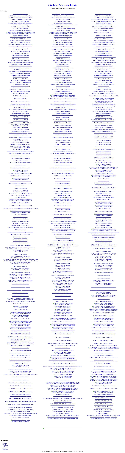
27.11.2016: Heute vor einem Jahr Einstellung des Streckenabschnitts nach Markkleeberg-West (62, 366)
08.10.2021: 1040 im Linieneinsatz (63, 117)
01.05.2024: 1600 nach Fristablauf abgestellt (63, 35)
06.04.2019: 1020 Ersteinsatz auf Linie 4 (103, 241)
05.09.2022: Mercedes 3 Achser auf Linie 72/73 (103, 75)
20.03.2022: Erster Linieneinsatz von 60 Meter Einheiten (103, 93)
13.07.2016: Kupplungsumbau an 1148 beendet (103, 392)
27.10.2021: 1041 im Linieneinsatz (103, 113)
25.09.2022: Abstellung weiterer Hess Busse (103, 73)
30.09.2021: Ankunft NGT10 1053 (20, 121)
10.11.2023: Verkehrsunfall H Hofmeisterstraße (62, 53)
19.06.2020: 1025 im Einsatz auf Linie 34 (62, 205)
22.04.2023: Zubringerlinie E (63, 64)
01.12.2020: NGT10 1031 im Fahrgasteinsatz (103, 173)
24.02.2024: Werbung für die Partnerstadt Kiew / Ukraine (20, 46)
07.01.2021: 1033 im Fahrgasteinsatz (62, 164)
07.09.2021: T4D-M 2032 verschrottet (63, 125)
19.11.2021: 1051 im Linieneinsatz (20, 111)
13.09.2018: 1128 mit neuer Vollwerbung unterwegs (20, 275)
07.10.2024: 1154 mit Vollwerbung (63, 30)
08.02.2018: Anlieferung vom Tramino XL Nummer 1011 (103, 296)
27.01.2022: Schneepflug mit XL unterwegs (63, 101)
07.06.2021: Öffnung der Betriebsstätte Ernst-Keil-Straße (20, 137)
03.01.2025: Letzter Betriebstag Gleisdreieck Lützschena (103, 26)
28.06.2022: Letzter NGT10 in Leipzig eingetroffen (20, 82)
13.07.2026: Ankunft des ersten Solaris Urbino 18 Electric (20, 15)
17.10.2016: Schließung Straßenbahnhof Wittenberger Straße (103, 374)
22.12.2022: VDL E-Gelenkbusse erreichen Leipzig (103, 67)
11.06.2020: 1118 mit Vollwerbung (63, 209)
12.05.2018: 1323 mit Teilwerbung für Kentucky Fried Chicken (20, 290)
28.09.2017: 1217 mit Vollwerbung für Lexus (103, 319)
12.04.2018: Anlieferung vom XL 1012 (63, 290)
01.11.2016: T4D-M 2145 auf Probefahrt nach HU (62, 372)
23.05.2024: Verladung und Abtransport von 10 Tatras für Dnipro (62, 33)
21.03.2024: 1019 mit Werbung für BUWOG (20, 42)
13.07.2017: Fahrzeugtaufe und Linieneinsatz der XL (63, 331)
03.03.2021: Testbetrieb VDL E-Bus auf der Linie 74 (103, 149)
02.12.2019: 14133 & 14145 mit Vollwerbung (62, 218)
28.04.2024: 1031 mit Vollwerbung (103, 35)
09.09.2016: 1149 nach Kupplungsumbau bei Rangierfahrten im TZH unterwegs (62, 383)
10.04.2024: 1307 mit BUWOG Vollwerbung (103, 38)
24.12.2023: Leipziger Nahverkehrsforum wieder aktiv (62, 49)
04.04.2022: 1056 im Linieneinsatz (63, 91)
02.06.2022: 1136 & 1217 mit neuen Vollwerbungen (103, 84)
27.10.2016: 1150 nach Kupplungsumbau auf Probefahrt (103, 372)
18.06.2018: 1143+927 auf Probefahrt (103, 284)
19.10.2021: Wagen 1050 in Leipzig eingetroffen (20, 115)
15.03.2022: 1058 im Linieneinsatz (20, 95)
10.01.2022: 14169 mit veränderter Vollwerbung (20, 104)
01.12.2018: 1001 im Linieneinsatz (63, 263)
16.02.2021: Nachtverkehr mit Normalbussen (20, 158)
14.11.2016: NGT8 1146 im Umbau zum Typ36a (20, 372)
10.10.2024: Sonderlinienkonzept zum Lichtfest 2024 (20, 30)
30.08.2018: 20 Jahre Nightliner (103, 275)
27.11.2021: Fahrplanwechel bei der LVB (103, 109)
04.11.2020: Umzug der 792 (103, 178)
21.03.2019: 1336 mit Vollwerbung (103, 242)
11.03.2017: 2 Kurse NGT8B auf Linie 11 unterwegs (20, 350)
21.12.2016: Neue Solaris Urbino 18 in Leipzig (103, 360)
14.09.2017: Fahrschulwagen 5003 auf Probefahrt (62, 321)
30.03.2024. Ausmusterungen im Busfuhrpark (103, 40)
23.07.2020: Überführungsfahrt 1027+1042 (20, 202)
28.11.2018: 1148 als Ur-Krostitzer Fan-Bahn (103, 263)
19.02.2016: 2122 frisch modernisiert (103, 411)
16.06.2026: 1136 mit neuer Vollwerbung (62, 15)
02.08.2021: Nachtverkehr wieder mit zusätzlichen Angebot (103, 131)
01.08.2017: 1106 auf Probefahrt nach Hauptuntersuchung (63, 330)
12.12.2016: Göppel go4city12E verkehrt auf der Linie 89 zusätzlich (104, 361)
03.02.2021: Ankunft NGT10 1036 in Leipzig (103, 158)
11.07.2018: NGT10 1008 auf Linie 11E (20, 284)
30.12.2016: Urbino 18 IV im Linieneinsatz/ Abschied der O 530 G (63, 360)
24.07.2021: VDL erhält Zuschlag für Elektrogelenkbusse (20, 133)
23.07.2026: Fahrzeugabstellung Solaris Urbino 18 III (63, 14)
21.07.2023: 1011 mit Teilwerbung (63, 58)
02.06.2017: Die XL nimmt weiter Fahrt (62, 334)
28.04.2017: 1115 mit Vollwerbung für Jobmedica (103, 340)
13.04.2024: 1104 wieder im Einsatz (62, 38)
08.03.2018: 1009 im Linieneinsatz (103, 293)
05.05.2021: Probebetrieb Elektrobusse (63, 142)
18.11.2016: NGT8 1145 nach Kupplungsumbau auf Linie (63, 369)
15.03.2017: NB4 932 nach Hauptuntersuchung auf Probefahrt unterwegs (103, 348)
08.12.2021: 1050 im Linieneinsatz (63, 107)
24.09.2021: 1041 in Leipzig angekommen (62, 121)
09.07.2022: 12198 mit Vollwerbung (62, 80)
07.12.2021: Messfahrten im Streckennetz (103, 107)
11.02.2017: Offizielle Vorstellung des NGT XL (20, 355)
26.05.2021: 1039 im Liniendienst (20, 140)
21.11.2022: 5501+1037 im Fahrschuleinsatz (63, 71)
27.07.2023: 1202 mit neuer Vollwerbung (20, 58)
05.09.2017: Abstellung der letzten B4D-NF (103, 321)
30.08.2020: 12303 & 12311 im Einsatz (63, 193)
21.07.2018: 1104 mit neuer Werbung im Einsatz (103, 281)
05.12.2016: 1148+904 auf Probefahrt (103, 363)
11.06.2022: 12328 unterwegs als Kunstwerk (63, 82)
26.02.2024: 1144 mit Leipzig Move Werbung (62, 44)
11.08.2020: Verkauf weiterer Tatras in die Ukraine (103, 197)
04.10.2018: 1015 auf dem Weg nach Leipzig (62, 272)
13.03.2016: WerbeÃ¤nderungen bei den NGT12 (63, 409)
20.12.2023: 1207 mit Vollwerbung (103, 49)
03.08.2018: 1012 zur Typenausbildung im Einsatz (62, 281)
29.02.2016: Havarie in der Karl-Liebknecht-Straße (62, 411)
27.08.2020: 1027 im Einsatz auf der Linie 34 (20, 195)
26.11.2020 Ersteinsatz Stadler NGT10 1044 (63, 175)
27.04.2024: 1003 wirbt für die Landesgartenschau (20, 37)
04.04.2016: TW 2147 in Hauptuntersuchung (103, 405)
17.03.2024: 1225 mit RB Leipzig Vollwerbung (62, 42)
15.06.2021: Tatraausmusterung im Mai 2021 (103, 134)
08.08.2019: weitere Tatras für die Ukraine (103, 223)
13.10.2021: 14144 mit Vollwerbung (103, 115)
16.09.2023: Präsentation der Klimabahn (20, 57)
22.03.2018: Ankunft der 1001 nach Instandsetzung (62, 293)
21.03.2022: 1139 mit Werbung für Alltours (63, 93)
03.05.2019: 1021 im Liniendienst (63, 238)
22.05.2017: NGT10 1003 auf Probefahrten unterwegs (103, 334)
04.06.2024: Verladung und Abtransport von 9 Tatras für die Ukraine (20, 33)
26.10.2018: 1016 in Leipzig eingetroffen (20, 269)
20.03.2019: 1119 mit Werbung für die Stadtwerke (20, 245)
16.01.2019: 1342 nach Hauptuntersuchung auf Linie (63, 254)
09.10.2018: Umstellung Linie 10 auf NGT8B (20, 272)
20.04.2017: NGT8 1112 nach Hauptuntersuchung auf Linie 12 (20, 343)
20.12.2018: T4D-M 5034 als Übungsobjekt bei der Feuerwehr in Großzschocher (20, 260)
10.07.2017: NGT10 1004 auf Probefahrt (103, 331)
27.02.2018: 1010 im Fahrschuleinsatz (63, 296)
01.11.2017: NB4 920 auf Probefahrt (20, 316)
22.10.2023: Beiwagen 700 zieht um (103, 53)
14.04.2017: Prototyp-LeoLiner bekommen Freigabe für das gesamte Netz (63, 343)
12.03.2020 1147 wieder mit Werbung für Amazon (62, 214)
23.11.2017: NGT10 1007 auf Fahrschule (62, 313)
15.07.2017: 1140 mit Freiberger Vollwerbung (20, 331)
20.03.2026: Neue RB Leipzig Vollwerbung (103, 17)
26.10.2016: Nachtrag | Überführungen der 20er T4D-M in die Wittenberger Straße (20, 374)
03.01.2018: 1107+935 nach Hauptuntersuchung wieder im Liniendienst (20, 301)
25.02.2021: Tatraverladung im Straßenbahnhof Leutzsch (20, 153)
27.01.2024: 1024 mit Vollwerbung (103, 46)
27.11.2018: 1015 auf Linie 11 (20, 266)
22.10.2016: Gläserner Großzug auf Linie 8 (63, 374)
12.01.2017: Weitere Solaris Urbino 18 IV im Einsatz (20, 360)
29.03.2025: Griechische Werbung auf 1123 (20, 26)
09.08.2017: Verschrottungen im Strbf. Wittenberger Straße (103, 327)
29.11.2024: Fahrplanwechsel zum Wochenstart (103, 28)
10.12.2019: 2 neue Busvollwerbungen (20, 218)
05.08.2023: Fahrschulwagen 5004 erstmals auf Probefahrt (104, 57)
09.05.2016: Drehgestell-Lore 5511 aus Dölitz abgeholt (20, 398)
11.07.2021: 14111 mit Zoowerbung (20, 134)
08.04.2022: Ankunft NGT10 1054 (103, 89)
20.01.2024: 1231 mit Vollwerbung (20, 47)
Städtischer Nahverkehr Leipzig (62, 5)
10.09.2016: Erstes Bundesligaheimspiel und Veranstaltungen (20, 382)
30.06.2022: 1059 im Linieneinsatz (103, 80)
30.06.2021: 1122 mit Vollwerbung (63, 134)
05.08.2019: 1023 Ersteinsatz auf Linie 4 (62, 225)
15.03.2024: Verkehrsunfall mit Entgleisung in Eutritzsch (103, 42)
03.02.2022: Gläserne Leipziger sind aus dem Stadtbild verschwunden (62, 98)
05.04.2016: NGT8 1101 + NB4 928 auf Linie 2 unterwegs (63, 405)
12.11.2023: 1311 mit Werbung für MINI (20, 53)
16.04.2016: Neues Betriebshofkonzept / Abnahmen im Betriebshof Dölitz (20, 401)
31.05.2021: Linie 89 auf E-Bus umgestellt (103, 137)
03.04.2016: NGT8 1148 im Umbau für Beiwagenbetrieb (20, 407)
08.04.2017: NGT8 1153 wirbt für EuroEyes (103, 343)
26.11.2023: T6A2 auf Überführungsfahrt (103, 51)
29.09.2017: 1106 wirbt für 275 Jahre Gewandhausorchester (62, 319)
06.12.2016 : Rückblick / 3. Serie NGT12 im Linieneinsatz (63, 363)
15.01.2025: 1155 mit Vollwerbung (63, 26)
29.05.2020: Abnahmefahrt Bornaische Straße (20, 212)
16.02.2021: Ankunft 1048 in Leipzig (103, 155)
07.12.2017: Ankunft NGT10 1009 (62, 310)
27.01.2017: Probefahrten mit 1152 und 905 (104, 355)
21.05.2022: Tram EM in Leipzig (63, 86)
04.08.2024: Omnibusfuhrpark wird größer (103, 30)
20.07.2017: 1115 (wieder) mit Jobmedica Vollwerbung (103, 330)
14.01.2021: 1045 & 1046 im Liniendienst (103, 162)
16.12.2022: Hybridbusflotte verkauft (62, 69)
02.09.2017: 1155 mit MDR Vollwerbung (20, 325)
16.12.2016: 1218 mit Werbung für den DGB (62, 361)
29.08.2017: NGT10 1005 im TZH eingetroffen (103, 325)
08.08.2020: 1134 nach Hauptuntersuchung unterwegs (20, 200)
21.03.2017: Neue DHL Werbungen (62, 348)
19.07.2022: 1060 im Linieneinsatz (103, 78)
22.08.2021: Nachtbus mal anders (63, 129)
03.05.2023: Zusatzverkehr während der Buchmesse (20, 64)
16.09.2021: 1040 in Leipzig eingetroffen (20, 125)
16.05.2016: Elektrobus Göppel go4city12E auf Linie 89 (103, 396)
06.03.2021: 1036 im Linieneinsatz (63, 149)
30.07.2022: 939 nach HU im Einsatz (20, 78)
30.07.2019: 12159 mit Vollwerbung (103, 225)
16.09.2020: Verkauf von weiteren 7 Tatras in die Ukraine (103, 188)
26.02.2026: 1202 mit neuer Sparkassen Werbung (20, 19)
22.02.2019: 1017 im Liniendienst (20, 251)
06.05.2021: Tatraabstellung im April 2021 (20, 142)
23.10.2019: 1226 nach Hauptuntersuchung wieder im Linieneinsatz (63, 221)
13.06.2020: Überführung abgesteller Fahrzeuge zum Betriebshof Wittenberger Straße (20, 208)
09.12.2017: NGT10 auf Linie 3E (20, 309)
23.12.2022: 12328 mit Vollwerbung (20, 69)
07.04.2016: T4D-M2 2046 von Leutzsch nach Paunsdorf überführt (20, 404)
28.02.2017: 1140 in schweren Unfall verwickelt (103, 350)
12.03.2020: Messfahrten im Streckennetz (103, 215)
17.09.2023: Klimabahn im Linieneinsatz (103, 55)
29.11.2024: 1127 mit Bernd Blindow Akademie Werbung (63, 28)
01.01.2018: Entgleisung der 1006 (63, 301)
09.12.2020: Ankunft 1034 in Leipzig (103, 171)
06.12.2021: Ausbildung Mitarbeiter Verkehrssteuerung (20, 109)
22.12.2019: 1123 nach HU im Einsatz (103, 217)
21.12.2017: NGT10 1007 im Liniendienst (103, 304)
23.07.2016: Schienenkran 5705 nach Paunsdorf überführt (20, 391)
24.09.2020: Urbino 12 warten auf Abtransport (62, 188)
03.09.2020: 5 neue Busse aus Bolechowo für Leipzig (20, 193)
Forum (4, 444)
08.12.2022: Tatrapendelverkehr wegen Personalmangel (20, 71)
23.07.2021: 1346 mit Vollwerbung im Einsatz (62, 133)
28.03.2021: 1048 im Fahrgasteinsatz (103, 144)
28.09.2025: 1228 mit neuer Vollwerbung (20, 21)
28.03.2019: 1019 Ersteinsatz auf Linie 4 (20, 242)
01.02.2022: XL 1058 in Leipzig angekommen (103, 99)
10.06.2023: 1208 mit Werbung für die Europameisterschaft (20, 62)
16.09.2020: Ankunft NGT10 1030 (20, 191)
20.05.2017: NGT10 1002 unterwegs (62, 337)
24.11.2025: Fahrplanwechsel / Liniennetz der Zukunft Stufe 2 (103, 19)
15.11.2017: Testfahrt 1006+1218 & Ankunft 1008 (103, 312)
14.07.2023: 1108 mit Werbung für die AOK (103, 58)
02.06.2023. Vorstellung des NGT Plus (63, 62)
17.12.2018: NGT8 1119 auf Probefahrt (103, 260)
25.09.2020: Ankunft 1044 (103, 185)
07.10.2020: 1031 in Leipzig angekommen (103, 184)
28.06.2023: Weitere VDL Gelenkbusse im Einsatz (103, 60)
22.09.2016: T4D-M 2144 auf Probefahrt (62, 377)
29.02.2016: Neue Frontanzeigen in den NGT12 (103, 409)
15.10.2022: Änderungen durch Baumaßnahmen (20, 73)
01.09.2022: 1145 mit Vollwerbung (20, 77)
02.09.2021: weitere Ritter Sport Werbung (103, 125)
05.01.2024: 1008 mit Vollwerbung (20, 49)
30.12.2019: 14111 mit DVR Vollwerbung (62, 217)
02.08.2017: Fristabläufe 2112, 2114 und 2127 (20, 330)
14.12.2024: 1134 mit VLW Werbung (20, 28)
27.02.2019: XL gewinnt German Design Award (103, 248)
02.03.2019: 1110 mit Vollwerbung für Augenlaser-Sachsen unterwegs (20, 248)
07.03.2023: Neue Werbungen (63, 66)
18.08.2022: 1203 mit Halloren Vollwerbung (63, 77)
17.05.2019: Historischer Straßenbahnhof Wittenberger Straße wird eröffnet (103, 232)
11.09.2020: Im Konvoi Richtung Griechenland (62, 191)
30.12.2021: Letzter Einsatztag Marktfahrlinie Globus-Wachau (63, 104)
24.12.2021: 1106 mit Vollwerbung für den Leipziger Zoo (103, 104)
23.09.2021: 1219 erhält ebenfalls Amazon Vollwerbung (103, 121)
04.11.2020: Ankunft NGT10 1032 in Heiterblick (20, 181)
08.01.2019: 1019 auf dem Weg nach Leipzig (20, 257)
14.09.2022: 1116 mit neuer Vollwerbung (62, 75)
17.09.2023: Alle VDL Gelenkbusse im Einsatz (62, 55)
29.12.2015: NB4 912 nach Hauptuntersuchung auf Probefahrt (103, 418)
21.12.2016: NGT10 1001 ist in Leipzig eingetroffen (20, 361)
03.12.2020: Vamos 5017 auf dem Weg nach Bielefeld (63, 173)
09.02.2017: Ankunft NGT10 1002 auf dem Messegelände (63, 355)
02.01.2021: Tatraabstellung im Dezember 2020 (20, 167)
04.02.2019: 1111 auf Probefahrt (20, 254)
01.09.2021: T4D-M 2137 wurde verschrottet (103, 127)
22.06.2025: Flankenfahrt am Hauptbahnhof (63, 23)
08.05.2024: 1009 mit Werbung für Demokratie (103, 32)
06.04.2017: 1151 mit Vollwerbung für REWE (20, 345)
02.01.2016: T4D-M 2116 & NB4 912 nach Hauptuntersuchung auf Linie (63, 418)
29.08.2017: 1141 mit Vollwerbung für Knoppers (20, 328)
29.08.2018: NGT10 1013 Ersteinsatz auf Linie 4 (20, 278)
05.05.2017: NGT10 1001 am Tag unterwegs (20, 340)
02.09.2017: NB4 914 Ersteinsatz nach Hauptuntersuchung (63, 325)
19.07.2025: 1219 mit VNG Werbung (62, 21)
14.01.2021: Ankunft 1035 (20, 164)
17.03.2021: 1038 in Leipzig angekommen (103, 146)
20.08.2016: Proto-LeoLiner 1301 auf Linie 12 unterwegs (63, 386)
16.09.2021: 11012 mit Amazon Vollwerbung (103, 122)
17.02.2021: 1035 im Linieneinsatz (63, 155)
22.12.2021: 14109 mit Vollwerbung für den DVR (20, 106)
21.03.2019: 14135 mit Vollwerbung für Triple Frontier (62, 242)
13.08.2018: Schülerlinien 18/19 (103, 278)
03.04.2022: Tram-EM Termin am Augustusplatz (104, 91)
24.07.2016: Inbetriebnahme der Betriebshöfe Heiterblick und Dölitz (104, 388)
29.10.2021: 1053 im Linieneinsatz (63, 113)
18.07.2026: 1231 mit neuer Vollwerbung (103, 14)
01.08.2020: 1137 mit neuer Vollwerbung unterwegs (62, 200)
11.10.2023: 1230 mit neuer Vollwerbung (20, 55)
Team (4, 448)
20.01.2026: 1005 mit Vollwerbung (62, 19)
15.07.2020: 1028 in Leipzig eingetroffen (103, 203)
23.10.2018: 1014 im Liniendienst (63, 269)
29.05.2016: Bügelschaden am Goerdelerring (62, 396)
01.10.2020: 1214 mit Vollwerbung (62, 185)
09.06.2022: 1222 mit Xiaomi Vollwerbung (103, 82)
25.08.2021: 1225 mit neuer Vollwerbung (20, 129)
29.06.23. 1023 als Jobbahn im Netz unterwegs (62, 60)
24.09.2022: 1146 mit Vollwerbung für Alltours (20, 75)
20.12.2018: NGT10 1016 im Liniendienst (103, 257)
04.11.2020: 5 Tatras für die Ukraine (62, 181)
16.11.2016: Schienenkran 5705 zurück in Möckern (103, 369)
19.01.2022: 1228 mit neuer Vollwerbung (103, 102)
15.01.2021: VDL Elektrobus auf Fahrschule (63, 162)
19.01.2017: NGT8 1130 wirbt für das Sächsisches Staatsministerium (103, 357)
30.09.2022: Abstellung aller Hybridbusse (62, 73)
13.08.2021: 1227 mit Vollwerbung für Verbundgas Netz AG (103, 129)
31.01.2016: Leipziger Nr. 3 (103, 413)
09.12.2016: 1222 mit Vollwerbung (20, 363)
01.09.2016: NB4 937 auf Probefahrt (103, 383)
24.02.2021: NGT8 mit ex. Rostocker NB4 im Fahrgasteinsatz (63, 153)
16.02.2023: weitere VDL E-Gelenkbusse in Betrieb (20, 67)
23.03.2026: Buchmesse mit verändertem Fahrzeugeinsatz (63, 17)
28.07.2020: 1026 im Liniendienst (103, 199)
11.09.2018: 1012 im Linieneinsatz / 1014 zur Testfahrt (62, 275)
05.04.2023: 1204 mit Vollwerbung (103, 64)
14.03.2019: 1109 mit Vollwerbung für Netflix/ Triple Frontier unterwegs (63, 245)
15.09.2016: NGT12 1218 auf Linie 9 (20, 379)
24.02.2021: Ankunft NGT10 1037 (103, 154)
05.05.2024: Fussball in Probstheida (20, 35)
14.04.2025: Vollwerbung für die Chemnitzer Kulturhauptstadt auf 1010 (62, 25)
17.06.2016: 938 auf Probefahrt (62, 394)
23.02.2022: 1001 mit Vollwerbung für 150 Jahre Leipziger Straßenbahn (103, 95)
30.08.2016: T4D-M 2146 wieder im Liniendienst (20, 385)
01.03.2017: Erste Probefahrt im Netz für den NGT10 (63, 350)
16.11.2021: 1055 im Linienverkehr (62, 111)
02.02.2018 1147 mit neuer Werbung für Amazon (63, 299)
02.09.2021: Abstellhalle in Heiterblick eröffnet (62, 127)
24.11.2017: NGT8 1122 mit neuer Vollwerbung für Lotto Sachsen (103, 310)
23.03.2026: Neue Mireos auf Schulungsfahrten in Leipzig (20, 17)
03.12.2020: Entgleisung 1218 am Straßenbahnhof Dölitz (20, 173)
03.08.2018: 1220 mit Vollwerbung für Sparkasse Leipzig (20, 281)
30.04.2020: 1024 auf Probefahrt (20, 214)
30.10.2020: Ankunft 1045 (103, 181)
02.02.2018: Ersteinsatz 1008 (104, 299)
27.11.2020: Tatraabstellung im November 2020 (20, 175)
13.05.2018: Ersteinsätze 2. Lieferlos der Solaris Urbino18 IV (103, 287)
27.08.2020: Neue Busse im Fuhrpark (62, 195)
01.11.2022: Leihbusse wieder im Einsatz (103, 71)
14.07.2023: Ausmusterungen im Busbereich (20, 60)
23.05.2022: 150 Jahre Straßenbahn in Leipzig (20, 86)
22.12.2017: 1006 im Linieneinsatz (20, 303)
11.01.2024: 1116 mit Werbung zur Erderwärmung (103, 47)
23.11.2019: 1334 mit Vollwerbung (103, 218)
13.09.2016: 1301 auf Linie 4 (63, 379)
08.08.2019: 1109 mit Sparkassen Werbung (20, 225)
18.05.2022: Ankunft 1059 (103, 86)
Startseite (5, 443)
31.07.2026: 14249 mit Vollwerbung (20, 14)
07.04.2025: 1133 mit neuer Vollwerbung (103, 25)
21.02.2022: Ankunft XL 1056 (20, 98)
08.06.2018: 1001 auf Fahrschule (63, 287)
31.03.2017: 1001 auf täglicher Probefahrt (20, 348)
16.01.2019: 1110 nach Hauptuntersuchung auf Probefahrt (103, 254)
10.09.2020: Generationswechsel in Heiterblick (103, 191)
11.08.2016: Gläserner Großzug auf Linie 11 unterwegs (103, 385)
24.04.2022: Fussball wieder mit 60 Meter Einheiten (20, 89)
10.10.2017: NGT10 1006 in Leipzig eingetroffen (103, 315)
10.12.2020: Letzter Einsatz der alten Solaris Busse (62, 170)
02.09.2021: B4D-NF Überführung (20, 127)
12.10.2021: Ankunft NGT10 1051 (20, 118)
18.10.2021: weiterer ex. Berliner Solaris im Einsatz (62, 115)
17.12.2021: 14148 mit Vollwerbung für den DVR (62, 106)
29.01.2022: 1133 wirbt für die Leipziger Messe (20, 101)
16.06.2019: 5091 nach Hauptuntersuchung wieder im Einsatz (20, 232)
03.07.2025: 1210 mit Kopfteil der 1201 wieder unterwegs (20, 23)
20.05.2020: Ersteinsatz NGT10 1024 (62, 211)
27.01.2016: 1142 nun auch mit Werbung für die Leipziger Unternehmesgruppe (62, 415)
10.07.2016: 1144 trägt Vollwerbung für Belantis (20, 394)
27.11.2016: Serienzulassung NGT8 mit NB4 (103, 366)
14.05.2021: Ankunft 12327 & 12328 (62, 140)
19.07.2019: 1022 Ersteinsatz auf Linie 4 (62, 227)
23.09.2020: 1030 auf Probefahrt (20, 188)
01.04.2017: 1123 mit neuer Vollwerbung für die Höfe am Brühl (103, 345)
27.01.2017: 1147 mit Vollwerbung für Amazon (20, 357)
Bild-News (5, 445)
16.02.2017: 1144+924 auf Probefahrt (62, 353)
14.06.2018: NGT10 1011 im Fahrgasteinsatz (20, 287)
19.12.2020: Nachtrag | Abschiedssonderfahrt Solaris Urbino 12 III (103, 168)
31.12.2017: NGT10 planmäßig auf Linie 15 (103, 301)
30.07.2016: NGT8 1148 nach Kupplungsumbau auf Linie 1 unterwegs (62, 389)
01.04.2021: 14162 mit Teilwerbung (62, 144)
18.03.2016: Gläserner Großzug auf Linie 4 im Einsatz (62, 407)
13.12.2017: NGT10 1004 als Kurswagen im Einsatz (103, 307)
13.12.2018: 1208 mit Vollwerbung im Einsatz (20, 263)
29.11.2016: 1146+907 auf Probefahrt (20, 366)
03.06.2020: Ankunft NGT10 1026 (103, 208)
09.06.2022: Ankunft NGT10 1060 (20, 84)
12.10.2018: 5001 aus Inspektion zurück (103, 269)
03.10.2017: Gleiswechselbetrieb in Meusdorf (20, 318)
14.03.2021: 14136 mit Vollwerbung (20, 149)
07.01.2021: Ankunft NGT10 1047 (103, 165)
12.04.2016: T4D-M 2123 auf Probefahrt (103, 402)
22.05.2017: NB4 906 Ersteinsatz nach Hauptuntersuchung (20, 337)
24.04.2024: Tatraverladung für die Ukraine (104, 37)
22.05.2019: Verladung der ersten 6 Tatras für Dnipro (63, 232)
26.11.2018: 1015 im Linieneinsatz (63, 266)
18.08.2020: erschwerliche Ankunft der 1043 (63, 197)
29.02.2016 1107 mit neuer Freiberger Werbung (20, 411)
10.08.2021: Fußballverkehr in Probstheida (20, 131)
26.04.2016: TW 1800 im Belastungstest (103, 399)
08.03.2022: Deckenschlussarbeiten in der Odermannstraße (63, 96)
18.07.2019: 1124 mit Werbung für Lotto (103, 227)
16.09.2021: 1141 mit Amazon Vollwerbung (63, 122)
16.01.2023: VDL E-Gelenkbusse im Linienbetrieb (62, 67)
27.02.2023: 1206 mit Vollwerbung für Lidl (103, 66)
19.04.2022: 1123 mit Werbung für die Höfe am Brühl (63, 89)
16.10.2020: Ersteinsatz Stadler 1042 (62, 183)
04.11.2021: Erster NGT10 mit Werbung (20, 113)
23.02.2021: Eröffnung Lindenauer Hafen (20, 155)
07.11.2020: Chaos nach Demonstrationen (62, 178)
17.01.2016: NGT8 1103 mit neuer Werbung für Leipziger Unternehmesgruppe (103, 415)
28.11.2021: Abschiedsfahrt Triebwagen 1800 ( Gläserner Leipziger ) (63, 109)
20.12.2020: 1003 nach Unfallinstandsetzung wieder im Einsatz (63, 167)
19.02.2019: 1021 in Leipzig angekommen (62, 251)
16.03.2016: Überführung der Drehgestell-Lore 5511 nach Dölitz (20, 409)
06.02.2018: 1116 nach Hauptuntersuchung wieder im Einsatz (20, 299)
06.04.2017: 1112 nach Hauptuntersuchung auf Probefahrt (63, 345)
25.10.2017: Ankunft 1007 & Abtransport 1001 (62, 315)
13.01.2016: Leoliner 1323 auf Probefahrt (20, 417)
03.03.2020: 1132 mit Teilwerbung (20, 217)
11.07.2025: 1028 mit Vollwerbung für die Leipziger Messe (103, 21)
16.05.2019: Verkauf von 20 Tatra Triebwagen (20, 234)
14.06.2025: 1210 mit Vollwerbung (103, 23)
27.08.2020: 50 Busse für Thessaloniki (103, 195)
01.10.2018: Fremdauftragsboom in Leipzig (104, 272)
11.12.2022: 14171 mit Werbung (103, 69)
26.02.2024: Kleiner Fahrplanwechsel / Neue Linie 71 (103, 44)
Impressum (5, 449)
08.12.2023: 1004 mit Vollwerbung (62, 51)
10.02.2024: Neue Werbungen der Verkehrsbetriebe (62, 46)
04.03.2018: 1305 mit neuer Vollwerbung (20, 296)
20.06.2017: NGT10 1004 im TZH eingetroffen (20, 334)
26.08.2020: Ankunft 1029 (20, 197)
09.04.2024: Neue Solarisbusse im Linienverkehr (20, 40)
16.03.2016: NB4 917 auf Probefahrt (103, 408)
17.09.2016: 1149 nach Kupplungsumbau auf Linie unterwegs (103, 377)
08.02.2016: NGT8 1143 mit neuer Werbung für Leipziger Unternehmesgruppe (20, 413)
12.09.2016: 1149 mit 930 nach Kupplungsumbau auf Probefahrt (103, 380)
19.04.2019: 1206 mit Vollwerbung (20, 241)
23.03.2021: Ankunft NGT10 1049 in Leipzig (20, 147)
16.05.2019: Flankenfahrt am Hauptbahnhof (63, 234)
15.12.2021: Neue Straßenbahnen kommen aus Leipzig (103, 106)
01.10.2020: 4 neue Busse (20, 185)
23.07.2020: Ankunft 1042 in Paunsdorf (62, 202)
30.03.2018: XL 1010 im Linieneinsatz (20, 293)
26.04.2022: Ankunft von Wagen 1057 (103, 87)
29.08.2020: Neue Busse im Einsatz (103, 193)
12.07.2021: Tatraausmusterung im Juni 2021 (103, 133)
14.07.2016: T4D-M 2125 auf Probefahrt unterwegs (62, 392)
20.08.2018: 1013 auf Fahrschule (63, 278)
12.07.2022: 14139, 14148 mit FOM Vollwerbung (20, 80)
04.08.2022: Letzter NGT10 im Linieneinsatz (103, 77)
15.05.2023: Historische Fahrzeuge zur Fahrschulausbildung (103, 62)
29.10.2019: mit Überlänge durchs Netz (20, 221)
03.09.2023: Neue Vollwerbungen (63, 57)
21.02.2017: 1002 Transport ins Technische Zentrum (20, 352)
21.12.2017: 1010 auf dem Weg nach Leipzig (62, 304)
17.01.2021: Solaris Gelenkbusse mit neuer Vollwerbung (20, 162)
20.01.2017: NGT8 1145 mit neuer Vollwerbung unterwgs (63, 358)
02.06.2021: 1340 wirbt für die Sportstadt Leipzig (63, 137)
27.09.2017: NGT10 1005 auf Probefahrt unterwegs (20, 322)
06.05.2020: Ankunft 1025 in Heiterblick (103, 211)
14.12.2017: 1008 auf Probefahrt (20, 307)
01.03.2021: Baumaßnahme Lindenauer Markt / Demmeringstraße (20, 151)
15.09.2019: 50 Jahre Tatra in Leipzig (103, 221)
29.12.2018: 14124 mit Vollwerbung (62, 257)
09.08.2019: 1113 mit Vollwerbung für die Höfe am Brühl (63, 223)
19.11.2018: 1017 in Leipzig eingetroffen (103, 266)
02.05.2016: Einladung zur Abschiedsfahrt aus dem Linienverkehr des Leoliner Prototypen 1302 (62, 398)
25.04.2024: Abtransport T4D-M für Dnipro (63, 37)
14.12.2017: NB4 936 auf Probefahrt (62, 307)
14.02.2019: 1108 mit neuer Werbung (103, 251)
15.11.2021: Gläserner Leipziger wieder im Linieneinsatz (103, 111)
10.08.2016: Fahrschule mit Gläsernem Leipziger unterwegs (20, 388)
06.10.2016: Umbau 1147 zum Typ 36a (20, 376)
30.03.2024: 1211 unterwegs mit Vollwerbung (62, 40)
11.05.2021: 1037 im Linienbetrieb (103, 140)
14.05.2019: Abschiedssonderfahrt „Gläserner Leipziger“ (103, 235)
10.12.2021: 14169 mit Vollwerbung (20, 107)
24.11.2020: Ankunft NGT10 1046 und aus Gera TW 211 (103, 176)
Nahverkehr (5, 446)
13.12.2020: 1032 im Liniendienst (20, 171)
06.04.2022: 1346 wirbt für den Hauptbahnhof (20, 91)
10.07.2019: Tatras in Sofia (20, 229)
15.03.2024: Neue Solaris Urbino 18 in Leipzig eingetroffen (20, 44)
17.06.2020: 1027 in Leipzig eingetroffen (103, 206)
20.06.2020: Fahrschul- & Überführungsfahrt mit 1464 (20, 205)
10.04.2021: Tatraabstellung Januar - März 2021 (20, 144)
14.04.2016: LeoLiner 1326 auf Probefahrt (62, 402)
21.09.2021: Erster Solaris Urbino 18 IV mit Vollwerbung (20, 122)
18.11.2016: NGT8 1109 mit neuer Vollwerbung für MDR (20, 369)
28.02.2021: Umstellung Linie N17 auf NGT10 (62, 151)
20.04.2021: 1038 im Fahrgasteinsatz (103, 142)
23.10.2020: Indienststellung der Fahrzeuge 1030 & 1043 (20, 183)
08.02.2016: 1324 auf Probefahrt (62, 413)
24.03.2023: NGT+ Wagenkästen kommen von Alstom (20, 66)
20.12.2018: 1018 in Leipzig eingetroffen (62, 260)
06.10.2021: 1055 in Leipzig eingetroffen (103, 118)
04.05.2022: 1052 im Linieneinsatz (20, 87)
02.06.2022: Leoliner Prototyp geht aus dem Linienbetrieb (63, 84)
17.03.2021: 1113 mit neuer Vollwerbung (62, 146)
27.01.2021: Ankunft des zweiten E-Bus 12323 (62, 160)
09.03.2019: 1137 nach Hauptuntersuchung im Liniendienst (103, 245)
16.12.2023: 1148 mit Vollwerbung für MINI (20, 51)
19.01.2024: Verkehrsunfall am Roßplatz (62, 47)
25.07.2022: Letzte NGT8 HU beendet (63, 78)
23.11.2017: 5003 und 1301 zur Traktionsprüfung (20, 313)
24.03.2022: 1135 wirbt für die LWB (20, 93)
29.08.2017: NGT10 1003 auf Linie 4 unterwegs (63, 328)
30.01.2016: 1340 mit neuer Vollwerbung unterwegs (20, 415)
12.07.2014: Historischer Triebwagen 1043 (20, 421)
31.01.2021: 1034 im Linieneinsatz (20, 160)
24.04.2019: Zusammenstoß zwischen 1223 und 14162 (103, 237)
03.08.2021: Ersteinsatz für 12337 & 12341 (63, 131)
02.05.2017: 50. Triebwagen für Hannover (62, 340)
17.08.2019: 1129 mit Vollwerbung (20, 223)
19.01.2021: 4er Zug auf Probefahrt (103, 160)
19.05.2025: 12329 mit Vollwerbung (20, 25)
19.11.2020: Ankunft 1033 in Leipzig (20, 179)
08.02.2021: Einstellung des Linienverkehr (62, 158)
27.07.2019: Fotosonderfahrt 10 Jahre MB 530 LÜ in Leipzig (20, 227)
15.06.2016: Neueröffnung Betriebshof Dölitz (103, 394)
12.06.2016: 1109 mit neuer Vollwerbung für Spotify (20, 396)
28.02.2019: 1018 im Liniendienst (63, 248)
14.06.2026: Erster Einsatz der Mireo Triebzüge (103, 15)
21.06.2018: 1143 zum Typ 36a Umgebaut (62, 284)
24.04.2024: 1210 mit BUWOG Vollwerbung (20, 38)
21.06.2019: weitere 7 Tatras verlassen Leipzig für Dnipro (63, 230)
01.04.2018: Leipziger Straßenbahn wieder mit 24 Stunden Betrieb (103, 290)
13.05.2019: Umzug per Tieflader (20, 238)
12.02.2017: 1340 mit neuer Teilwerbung (103, 352)
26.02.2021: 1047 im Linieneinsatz (103, 151)
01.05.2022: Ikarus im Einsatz (63, 87)
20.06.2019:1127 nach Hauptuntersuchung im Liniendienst (103, 230)
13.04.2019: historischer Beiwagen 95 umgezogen (62, 240)
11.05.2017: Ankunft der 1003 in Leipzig (103, 337)
